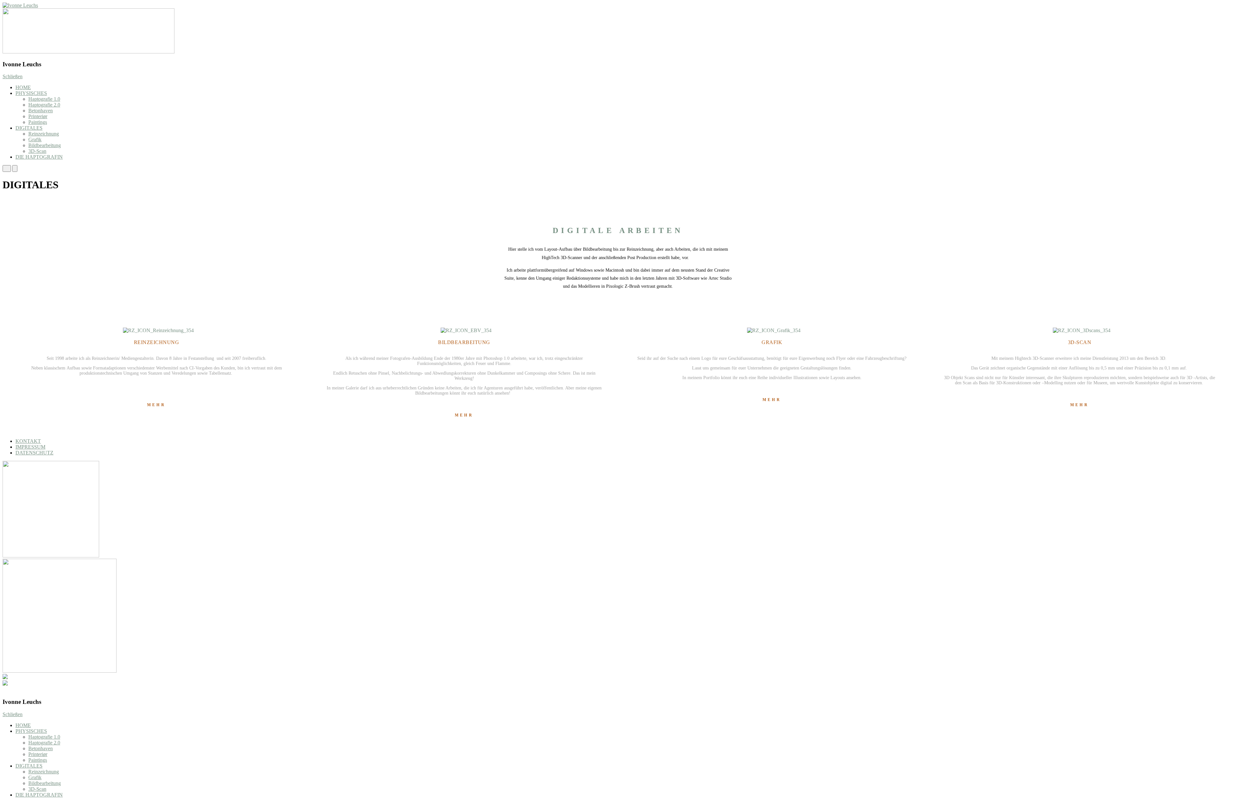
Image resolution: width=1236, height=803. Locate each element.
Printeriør (37, 116)
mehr (772, 399)
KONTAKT (28, 441)
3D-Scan (37, 151)
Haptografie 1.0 (44, 99)
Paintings (37, 122)
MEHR (156, 405)
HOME (23, 87)
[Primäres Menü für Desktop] (14, 168)
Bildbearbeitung (44, 145)
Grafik (35, 139)
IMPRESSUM (30, 447)
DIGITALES (28, 128)
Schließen (13, 76)
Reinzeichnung (43, 133)
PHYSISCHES (31, 93)
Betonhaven (40, 110)
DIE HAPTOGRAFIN (39, 157)
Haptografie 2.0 (44, 104)
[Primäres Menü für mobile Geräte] (7, 168)
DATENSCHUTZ (34, 452)
